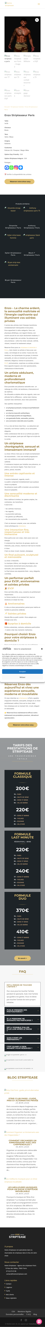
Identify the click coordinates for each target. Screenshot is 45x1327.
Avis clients (10, 1295)
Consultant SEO (34, 1324)
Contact (8, 1284)
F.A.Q (28, 1314)
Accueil (7, 107)
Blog (35, 1314)
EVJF (6, 363)
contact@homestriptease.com (16, 1274)
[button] (42, 649)
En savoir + (22, 958)
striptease (22, 526)
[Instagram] (16, 167)
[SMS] (39, 1321)
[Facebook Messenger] (21, 167)
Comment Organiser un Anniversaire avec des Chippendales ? (22, 1142)
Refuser (22, 677)
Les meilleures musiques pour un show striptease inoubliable (22, 1189)
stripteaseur (23, 698)
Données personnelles (15, 1314)
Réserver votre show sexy (20, 182)
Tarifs (8, 1291)
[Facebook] (7, 167)
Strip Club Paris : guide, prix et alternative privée (22, 1099)
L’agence (9, 1287)
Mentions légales (24, 1311)
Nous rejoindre (11, 1298)
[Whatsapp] (11, 167)
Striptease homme (17, 107)
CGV (13, 1311)
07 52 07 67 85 (11, 1271)
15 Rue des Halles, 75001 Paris (16, 1268)
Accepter (22, 671)
